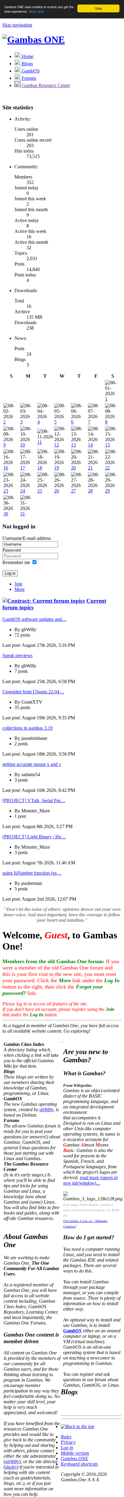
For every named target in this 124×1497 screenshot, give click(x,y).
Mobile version (75, 1453)
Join (18, 583)
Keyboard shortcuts (79, 1463)
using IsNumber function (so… (31, 873)
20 (73, 467)
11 (39, 442)
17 (22, 467)
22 (107, 467)
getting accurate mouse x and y (31, 764)
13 (73, 444)
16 (5, 467)
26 (56, 490)
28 (90, 490)
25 (39, 490)
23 (5, 490)
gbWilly (46, 1109)
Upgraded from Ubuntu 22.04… (33, 691)
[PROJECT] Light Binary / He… (34, 836)
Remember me (16, 562)
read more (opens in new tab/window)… (90, 1180)
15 (107, 444)
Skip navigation (17, 24)
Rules (66, 1436)
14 (90, 444)
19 (56, 467)
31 (22, 513)
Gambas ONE (74, 1458)
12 (56, 444)
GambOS (72, 1330)
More (19, 589)
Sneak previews (17, 655)
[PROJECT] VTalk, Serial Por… (33, 800)
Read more (36, 11)
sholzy (11, 1467)
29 (107, 490)
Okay (98, 8)
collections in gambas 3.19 (27, 728)
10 (22, 444)
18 (39, 467)
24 (22, 490)
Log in (67, 1447)
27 (73, 490)
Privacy (68, 1442)
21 (90, 467)
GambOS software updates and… (34, 619)
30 (5, 513)
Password (11, 550)
